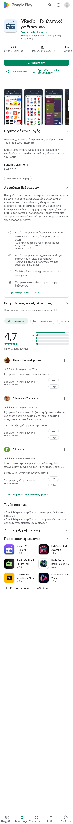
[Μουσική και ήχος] (18, 178)
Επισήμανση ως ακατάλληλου (26, 588)
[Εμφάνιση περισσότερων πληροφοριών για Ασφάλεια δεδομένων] (66, 188)
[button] (54, 51)
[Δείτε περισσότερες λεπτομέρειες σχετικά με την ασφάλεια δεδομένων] (24, 292)
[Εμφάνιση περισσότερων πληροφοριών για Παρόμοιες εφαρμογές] (66, 539)
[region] (36, 49)
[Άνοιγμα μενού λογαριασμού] (67, 5)
